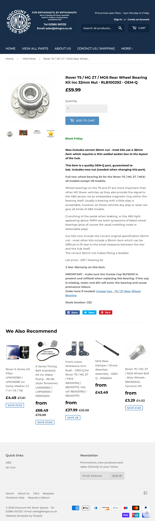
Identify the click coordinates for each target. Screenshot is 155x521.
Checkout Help (15, 497)
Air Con (11, 467)
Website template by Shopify (24, 515)
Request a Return (39, 497)
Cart (142, 28)
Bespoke (48, 493)
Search (10, 493)
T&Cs (36, 493)
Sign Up (117, 475)
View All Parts (35, 48)
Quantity (71, 101)
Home (11, 48)
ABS (8, 462)
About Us (63, 48)
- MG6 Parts (28, 58)
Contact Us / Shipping (96, 48)
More (126, 48)
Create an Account (138, 19)
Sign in (118, 19)
